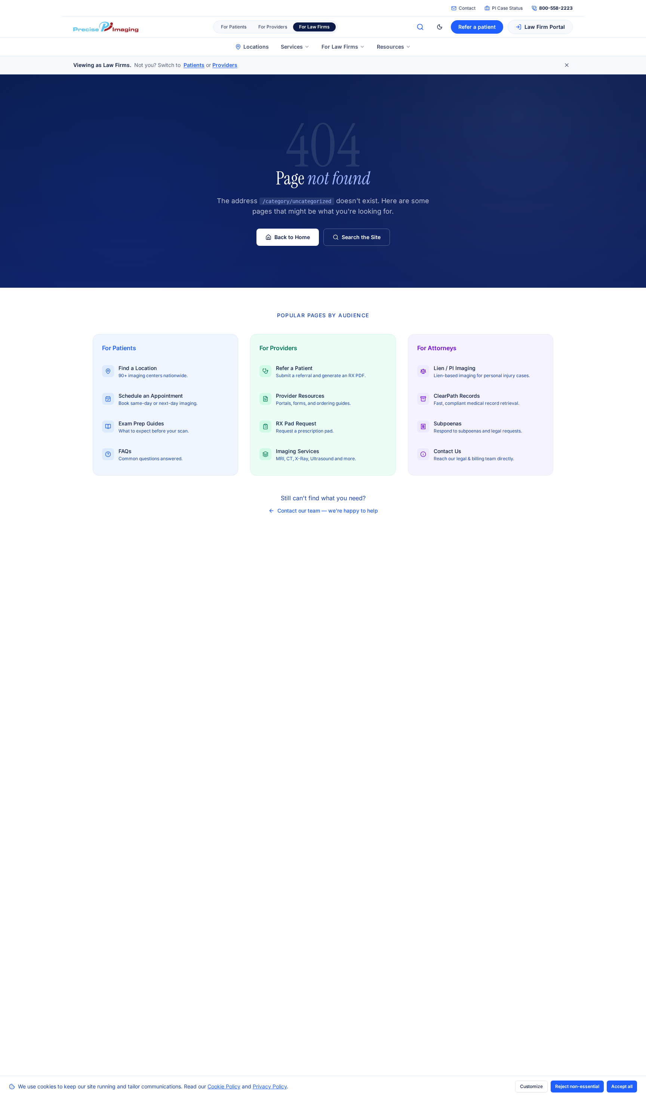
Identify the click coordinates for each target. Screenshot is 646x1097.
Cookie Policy (223, 1086)
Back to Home (292, 237)
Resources (390, 46)
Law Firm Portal (545, 27)
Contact (467, 8)
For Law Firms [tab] (314, 27)
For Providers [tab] (272, 27)
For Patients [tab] (233, 27)
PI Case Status (507, 8)
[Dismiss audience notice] (567, 65)
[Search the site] (420, 27)
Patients (194, 65)
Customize (531, 1086)
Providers (224, 65)
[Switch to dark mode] (439, 27)
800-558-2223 (556, 8)
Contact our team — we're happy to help (327, 510)
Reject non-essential (577, 1086)
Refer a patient (477, 27)
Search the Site (361, 237)
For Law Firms (340, 46)
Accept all (622, 1086)
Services (292, 46)
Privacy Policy (270, 1086)
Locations (256, 46)
